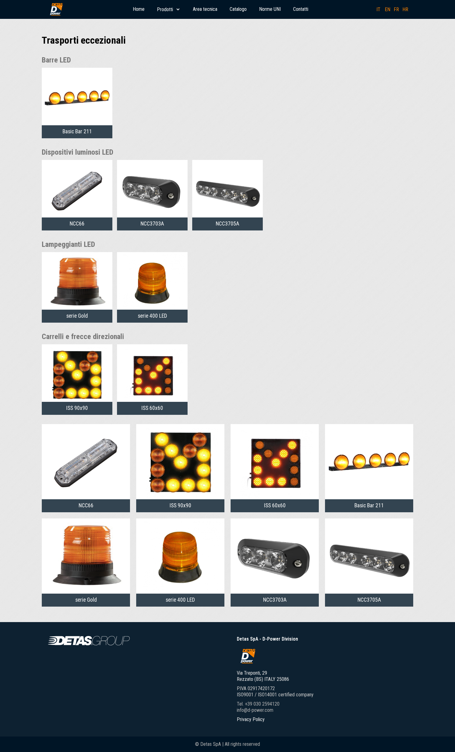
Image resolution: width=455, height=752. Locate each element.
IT (378, 9)
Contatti (300, 9)
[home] (56, 9)
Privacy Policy (251, 719)
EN (387, 9)
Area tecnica (205, 9)
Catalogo (238, 9)
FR (396, 9)
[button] (169, 9)
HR (405, 9)
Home (139, 9)
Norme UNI (270, 9)
